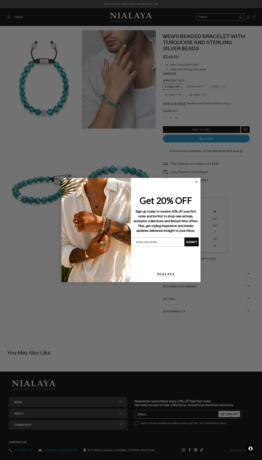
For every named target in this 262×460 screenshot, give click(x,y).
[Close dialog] (196, 182)
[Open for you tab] (250, 448)
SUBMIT (191, 242)
